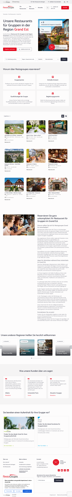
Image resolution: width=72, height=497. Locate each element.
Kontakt (65, 7)
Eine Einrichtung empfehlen (25, 466)
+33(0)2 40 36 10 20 (54, 7)
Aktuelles (40, 8)
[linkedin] (68, 470)
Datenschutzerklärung (63, 495)
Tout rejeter (18, 491)
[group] (14, 127)
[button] (31, 358)
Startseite (5, 14)
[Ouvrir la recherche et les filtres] (47, 7)
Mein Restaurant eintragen (38, 2)
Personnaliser (9, 491)
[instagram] (65, 470)
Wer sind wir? (6, 462)
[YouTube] (62, 470)
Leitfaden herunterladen (55, 2)
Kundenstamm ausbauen (25, 464)
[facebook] (59, 470)
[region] (18, 486)
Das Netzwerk (31, 8)
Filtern (64, 59)
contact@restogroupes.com (42, 467)
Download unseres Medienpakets (23, 471)
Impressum (53, 495)
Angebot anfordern (10, 49)
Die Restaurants (23, 8)
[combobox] (28, 59)
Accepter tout (27, 491)
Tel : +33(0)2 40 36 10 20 (41, 465)
